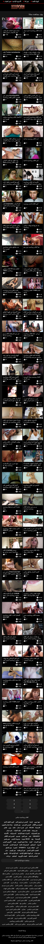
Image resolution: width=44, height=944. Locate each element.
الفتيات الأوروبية (22, 856)
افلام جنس (17, 912)
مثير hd (27, 1)
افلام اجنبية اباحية (10, 915)
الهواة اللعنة (35, 1)
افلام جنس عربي (36, 891)
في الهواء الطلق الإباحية (26, 853)
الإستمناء (37, 839)
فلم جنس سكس (29, 921)
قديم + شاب (20, 827)
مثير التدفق (9, 847)
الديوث (39, 845)
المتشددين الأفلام (37, 825)
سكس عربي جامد (20, 924)
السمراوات (13, 833)
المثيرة (15, 847)
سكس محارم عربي (23, 891)
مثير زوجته (35, 830)
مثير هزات (37, 853)
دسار (6, 850)
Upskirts (22, 847)
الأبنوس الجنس (7, 842)
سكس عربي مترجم (8, 885)
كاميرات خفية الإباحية (24, 833)
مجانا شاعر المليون (7, 825)
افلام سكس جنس (13, 903)
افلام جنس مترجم (33, 906)
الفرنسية (5, 845)
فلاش (5, 827)
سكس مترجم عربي (36, 879)
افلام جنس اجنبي (22, 900)
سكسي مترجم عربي (18, 873)
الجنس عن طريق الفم (22, 822)
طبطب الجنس (26, 830)
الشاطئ (14, 856)
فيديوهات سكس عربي (9, 891)
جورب (14, 842)
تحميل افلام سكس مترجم (29, 912)
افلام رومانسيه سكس (22, 817)
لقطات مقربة (31, 847)
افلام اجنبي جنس (9, 894)
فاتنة (14, 827)
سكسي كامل (19, 885)
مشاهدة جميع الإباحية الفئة (22, 860)
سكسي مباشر (32, 903)
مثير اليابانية (17, 825)
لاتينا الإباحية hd (13, 853)
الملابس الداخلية (33, 856)
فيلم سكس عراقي (21, 906)
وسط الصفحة (22, 930)
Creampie (36, 836)
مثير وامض (7, 839)
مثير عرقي (9, 830)
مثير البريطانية (21, 850)
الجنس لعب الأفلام (9, 836)
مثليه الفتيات (17, 830)
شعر (30, 836)
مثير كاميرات (37, 842)
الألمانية (6, 833)
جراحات (8, 856)
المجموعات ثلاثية (24, 845)
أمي (37, 847)
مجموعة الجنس (15, 839)
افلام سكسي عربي (20, 918)
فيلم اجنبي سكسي (32, 909)
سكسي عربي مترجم (12, 867)
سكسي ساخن (20, 915)
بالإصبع (6, 853)
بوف (32, 839)
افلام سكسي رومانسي (16, 921)
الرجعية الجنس (14, 845)
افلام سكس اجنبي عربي (13, 909)
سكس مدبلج (6, 873)
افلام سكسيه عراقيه (22, 888)
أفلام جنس (9, 876)
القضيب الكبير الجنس (33, 850)
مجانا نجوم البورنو (23, 842)
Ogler (31, 827)
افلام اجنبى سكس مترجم (34, 924)
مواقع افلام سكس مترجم (31, 876)
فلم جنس (6, 882)
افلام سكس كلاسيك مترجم (33, 873)
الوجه (30, 842)
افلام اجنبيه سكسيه (35, 888)
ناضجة (31, 822)
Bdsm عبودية (26, 839)
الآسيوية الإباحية (16, 1)
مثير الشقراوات (35, 833)
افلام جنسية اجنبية (35, 894)
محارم (24, 909)
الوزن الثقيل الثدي (9, 822)
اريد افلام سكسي (7, 879)
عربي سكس (10, 897)
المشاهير (33, 845)
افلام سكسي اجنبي (9, 900)
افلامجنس (35, 897)
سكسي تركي (38, 885)
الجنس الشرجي (26, 825)
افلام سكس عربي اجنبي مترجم (29, 867)
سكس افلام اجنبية (23, 870)
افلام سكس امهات (8, 888)
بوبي (10, 827)
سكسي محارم (9, 906)
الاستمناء (37, 827)
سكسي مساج (28, 885)
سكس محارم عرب (35, 882)
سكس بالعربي (17, 876)
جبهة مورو (37, 822)
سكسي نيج (23, 903)
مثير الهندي (13, 850)
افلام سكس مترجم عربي (22, 897)
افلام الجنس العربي (34, 900)
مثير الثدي (24, 836)
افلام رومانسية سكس (21, 894)
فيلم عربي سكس (35, 870)
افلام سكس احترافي (10, 870)
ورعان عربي (14, 882)
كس (26, 827)
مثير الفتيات (8, 1)
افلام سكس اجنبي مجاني (21, 879)
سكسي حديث (23, 882)
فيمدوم (18, 836)
